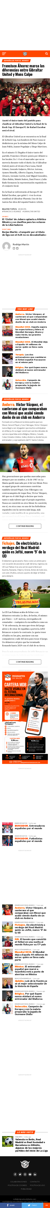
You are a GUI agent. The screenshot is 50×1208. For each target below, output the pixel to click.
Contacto (35, 1182)
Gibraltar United (32, 211)
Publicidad (26, 1189)
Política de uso (37, 1185)
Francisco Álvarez (12, 211)
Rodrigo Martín (21, 244)
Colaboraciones (18, 1182)
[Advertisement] (25, 25)
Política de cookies (17, 1185)
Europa (22, 209)
